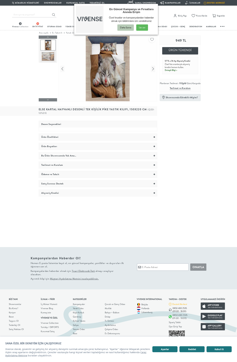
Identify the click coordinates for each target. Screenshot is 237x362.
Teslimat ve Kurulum (180, 88)
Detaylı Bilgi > (171, 70)
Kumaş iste (46, 312)
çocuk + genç (178, 26)
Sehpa (76, 325)
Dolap (107, 316)
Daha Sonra (125, 27)
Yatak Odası (78, 308)
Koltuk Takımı (79, 320)
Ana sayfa (44, 32)
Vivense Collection (50, 322)
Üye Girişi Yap (175, 326)
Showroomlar (15, 304)
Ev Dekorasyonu (112, 333)
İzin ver (142, 27)
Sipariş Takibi (175, 322)
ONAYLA (198, 267)
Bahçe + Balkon (112, 312)
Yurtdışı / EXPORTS (50, 327)
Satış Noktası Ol (16, 329)
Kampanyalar (79, 304)
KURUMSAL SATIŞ (75, 2)
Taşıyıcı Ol (14, 320)
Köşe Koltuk (78, 312)
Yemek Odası (79, 329)
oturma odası (54, 26)
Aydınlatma (110, 325)
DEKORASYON (195, 26)
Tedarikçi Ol (97, 2)
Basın (11, 316)
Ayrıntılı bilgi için (65, 278)
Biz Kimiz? (13, 308)
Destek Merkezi (179, 304)
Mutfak (108, 308)
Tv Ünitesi (109, 320)
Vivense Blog (47, 308)
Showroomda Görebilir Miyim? (182, 97)
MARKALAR (211, 26)
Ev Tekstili (57, 32)
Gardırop (77, 316)
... (222, 26)
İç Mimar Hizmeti (49, 304)
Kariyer (12, 312)
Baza (75, 333)
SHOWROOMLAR (53, 2)
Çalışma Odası (111, 329)
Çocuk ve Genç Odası (115, 304)
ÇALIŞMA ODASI (160, 26)
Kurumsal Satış (47, 331)
